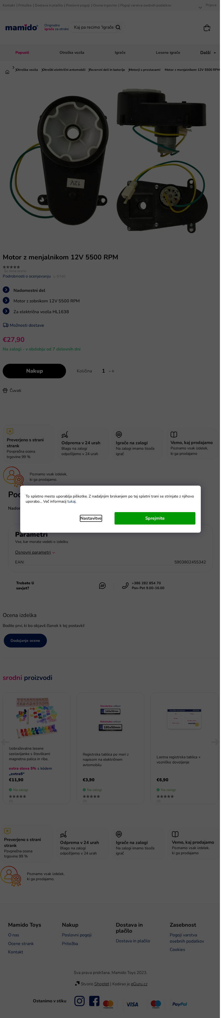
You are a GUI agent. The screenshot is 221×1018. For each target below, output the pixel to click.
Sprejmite (155, 518)
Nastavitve (91, 518)
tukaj (71, 501)
